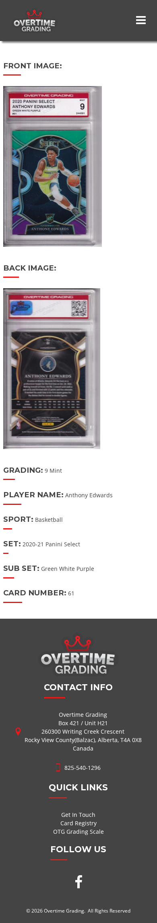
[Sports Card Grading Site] (35, 12)
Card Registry (78, 823)
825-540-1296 (82, 767)
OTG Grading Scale (78, 831)
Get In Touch (78, 814)
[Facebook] (78, 882)
